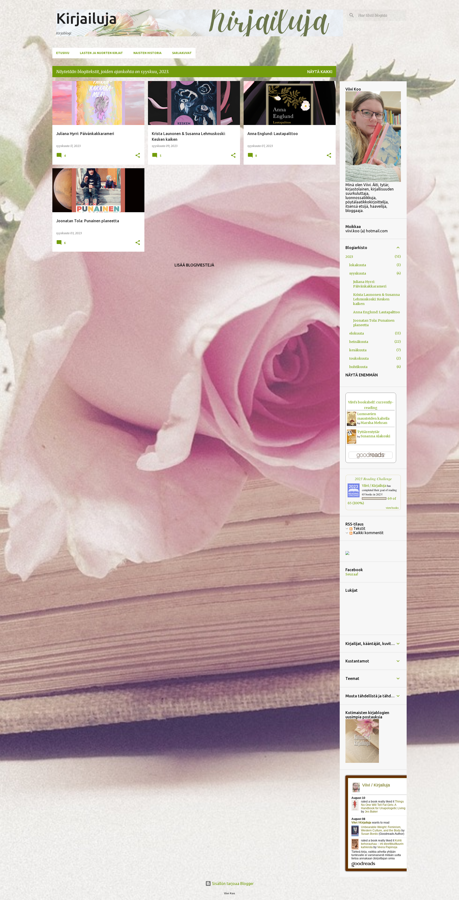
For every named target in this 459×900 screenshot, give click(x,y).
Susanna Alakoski (375, 436)
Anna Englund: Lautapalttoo (376, 312)
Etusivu (62, 52)
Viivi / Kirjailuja (374, 485)
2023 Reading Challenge (373, 478)
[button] (138, 155)
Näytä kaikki (319, 72)
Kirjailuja (86, 18)
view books (392, 508)
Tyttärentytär (368, 432)
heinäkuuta (358, 342)
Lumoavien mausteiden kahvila (373, 416)
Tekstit (358, 528)
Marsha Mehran (374, 423)
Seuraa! (351, 574)
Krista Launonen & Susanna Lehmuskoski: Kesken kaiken (376, 299)
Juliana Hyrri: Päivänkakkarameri (369, 284)
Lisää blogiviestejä (194, 265)
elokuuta (356, 333)
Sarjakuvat (182, 52)
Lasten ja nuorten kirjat (101, 52)
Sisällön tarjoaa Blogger (232, 883)
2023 (349, 257)
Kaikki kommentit (367, 533)
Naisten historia (147, 52)
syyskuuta (357, 273)
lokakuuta (357, 265)
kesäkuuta (357, 350)
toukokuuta (359, 358)
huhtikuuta (358, 367)
